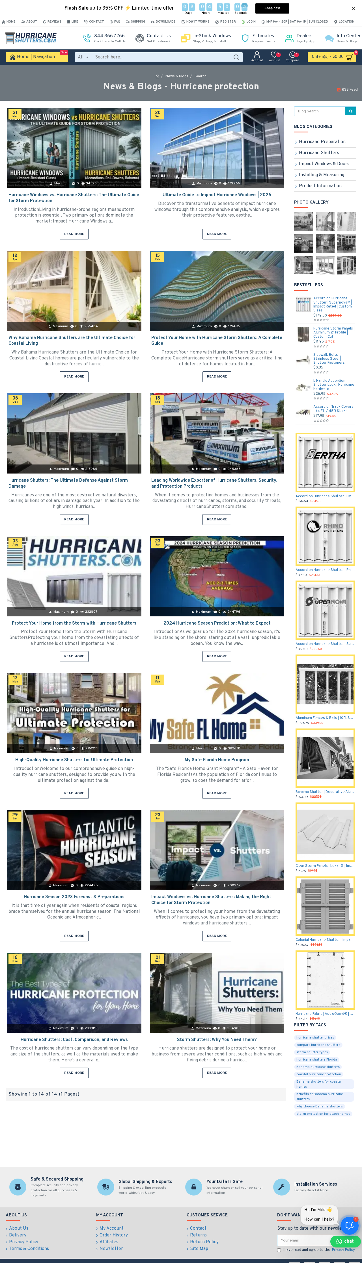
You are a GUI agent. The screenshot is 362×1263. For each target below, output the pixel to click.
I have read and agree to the (319, 1250)
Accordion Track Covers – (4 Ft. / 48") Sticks (333, 409)
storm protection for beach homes (323, 1114)
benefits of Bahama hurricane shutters (319, 1096)
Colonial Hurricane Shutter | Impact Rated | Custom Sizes (325, 940)
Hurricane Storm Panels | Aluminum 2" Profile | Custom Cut (334, 333)
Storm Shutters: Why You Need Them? (217, 1040)
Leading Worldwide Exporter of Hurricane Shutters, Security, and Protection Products (214, 483)
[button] (345, 1241)
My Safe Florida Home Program (217, 760)
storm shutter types (312, 1052)
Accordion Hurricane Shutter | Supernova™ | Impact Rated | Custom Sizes (332, 304)
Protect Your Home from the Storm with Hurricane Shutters (74, 623)
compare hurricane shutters (318, 1045)
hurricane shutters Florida (316, 1059)
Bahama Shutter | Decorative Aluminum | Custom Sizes (325, 792)
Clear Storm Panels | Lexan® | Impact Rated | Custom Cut (325, 866)
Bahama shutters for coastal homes (319, 1084)
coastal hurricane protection (318, 1074)
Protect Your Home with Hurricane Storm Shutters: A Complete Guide (216, 341)
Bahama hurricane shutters (318, 1067)
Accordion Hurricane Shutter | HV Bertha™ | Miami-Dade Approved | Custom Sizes (325, 496)
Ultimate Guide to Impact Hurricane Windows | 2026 (217, 195)
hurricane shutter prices (315, 1037)
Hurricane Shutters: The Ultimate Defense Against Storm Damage (68, 483)
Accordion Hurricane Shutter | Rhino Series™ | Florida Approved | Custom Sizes (325, 570)
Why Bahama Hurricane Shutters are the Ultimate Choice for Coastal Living (71, 341)
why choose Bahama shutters (319, 1106)
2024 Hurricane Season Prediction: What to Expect (217, 623)
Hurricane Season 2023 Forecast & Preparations (74, 897)
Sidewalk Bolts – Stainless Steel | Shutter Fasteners (329, 359)
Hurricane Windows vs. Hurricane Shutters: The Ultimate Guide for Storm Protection (73, 198)
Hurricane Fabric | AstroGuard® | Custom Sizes (325, 1014)
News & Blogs (176, 76)
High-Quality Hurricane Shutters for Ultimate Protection (74, 760)
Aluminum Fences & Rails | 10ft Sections (325, 718)
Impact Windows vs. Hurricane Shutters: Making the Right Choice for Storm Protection (211, 900)
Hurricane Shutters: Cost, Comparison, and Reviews (74, 1040)
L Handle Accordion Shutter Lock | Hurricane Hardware (333, 385)
